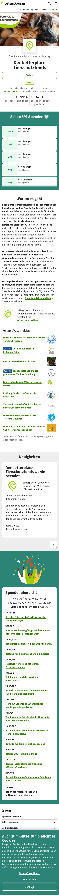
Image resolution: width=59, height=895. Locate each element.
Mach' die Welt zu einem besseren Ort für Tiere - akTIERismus (27, 732)
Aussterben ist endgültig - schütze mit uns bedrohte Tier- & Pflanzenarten (27, 632)
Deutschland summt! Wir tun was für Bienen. (28, 644)
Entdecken (24, 9)
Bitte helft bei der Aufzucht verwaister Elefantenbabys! (25, 619)
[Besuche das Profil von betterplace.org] (29, 46)
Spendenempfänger (12, 91)
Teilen (29, 75)
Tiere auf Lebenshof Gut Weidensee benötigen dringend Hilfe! (24, 705)
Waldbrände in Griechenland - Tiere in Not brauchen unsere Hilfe (27, 719)
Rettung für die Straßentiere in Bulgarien (27, 654)
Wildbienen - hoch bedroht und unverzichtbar (22, 679)
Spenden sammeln (39, 9)
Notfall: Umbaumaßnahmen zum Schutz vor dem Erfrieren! (28, 779)
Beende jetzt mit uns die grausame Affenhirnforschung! (23, 766)
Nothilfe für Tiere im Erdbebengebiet (25, 744)
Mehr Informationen (29, 873)
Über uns (54, 9)
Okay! (30, 887)
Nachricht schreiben (27, 320)
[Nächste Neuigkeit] (53, 544)
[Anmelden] (56, 3)
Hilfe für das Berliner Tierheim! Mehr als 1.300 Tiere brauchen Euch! (26, 692)
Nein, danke (29, 879)
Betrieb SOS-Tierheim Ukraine (19, 361)
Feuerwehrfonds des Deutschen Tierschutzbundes (22, 665)
